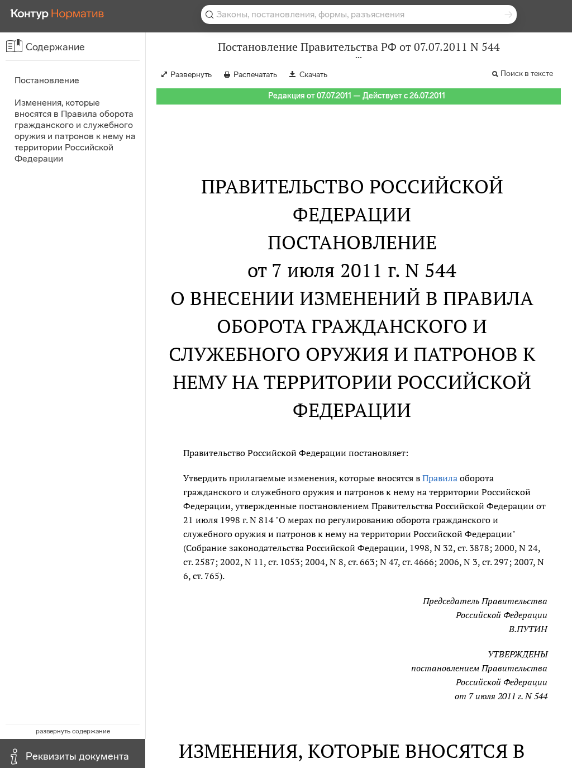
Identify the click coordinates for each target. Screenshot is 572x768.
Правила (439, 477)
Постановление (47, 80)
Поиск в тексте (526, 73)
